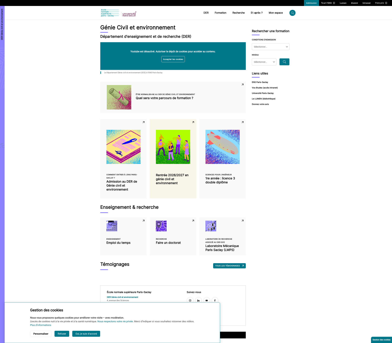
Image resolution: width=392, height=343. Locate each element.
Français (379, 3)
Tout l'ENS (326, 3)
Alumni (354, 3)
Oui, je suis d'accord (86, 333)
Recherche (238, 12)
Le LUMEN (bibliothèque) (263, 99)
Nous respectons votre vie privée (115, 321)
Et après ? (257, 12)
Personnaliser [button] (40, 333)
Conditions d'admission (264, 40)
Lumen (343, 3)
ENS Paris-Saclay (260, 82)
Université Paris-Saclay (263, 93)
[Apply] (284, 61)
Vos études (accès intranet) (265, 88)
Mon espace (276, 12)
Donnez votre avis (260, 104)
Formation (220, 12)
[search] (292, 13)
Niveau (255, 55)
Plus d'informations (40, 325)
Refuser (62, 333)
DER (206, 12)
